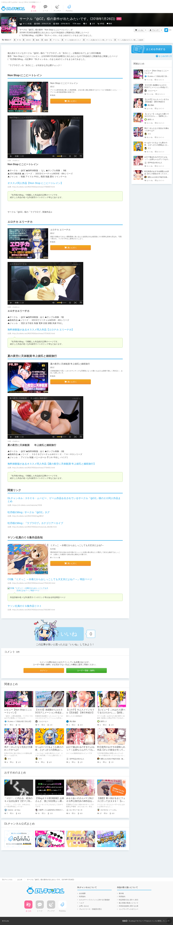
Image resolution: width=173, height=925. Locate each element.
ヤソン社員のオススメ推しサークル (99, 40)
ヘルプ (81, 903)
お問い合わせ (84, 906)
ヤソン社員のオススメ (73, 40)
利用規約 (82, 896)
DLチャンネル (13, 8)
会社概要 (82, 893)
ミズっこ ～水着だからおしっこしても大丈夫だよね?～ (77, 545)
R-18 (19, 40)
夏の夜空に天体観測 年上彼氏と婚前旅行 (70, 363)
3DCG (28, 40)
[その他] (170, 30)
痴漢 (46, 40)
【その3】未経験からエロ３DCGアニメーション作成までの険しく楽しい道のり (49, 712)
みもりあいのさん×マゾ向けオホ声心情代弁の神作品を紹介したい (80, 801)
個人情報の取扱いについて (128, 903)
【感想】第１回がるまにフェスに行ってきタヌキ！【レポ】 (111, 801)
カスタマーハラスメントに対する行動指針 (94, 900)
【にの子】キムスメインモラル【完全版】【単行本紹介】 (80, 711)
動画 (110, 23)
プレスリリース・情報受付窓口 (90, 909)
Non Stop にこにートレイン (64, 83)
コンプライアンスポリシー (128, 909)
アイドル (56, 40)
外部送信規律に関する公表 (128, 906)
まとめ (19, 880)
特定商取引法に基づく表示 (128, 900)
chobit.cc (15, 160)
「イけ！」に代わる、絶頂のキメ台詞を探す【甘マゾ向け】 (18, 801)
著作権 (121, 893)
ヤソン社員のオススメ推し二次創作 (130, 40)
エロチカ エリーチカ (60, 229)
